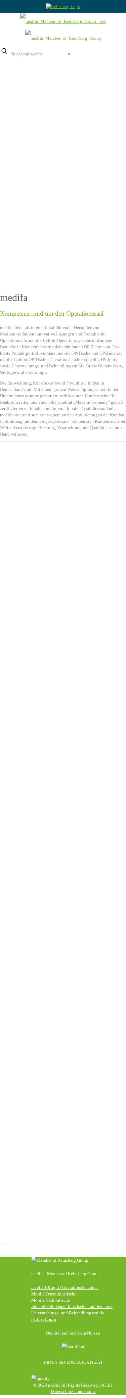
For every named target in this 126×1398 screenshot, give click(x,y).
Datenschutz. (63, 1391)
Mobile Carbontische (50, 1300)
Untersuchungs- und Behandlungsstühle (67, 1312)
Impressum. (85, 1391)
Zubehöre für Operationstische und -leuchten (72, 1306)
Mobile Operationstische (53, 1293)
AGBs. (107, 1385)
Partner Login (43, 1319)
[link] (69, 53)
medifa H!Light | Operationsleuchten (64, 1287)
